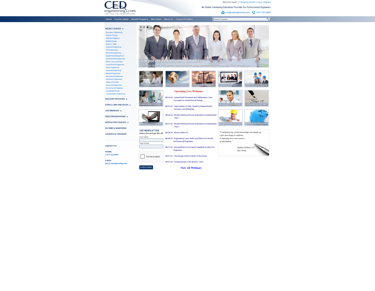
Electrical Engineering (113, 53)
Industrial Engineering (113, 70)
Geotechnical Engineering (115, 64)
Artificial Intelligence (113, 38)
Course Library (122, 19)
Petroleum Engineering (114, 79)
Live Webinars (230, 85)
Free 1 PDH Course (230, 104)
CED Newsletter (149, 130)
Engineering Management (115, 56)
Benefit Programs (139, 19)
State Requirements (256, 123)
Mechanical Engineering (114, 76)
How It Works (230, 123)
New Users (156, 19)
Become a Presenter (151, 123)
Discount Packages (177, 85)
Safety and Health (112, 82)
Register (267, 2)
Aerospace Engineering (114, 32)
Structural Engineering (114, 85)
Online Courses (151, 85)
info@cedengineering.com (237, 12)
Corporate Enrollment (256, 104)
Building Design (111, 41)
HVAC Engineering (112, 67)
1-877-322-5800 (263, 12)
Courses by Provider (116, 134)
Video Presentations (256, 85)
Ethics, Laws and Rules (114, 62)
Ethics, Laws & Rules (203, 85)
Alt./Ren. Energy (111, 35)
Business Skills (111, 44)
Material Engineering (113, 73)
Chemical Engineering (113, 47)
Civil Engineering (112, 50)
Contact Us (111, 146)
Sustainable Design (113, 91)
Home (109, 19)
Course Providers (184, 19)
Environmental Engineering (115, 59)
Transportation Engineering (115, 94)
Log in (259, 2)
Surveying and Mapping (114, 88)
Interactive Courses (151, 104)
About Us (168, 19)
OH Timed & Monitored (116, 128)
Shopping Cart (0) (247, 2)
